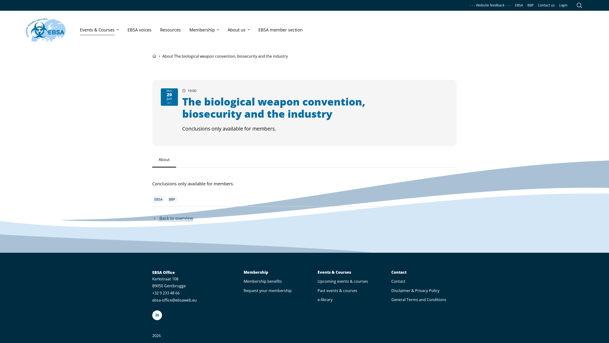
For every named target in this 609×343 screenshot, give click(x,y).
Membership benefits (263, 281)
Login (563, 5)
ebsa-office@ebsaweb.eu (174, 300)
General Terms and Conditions (418, 299)
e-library (325, 299)
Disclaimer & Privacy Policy (415, 290)
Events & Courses (97, 30)
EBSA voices (140, 30)
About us (237, 30)
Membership (202, 30)
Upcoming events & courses (343, 281)
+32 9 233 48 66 (166, 293)
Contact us (546, 5)
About (164, 159)
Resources (170, 30)
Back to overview (175, 218)
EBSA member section (280, 30)
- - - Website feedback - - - (490, 5)
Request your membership (268, 290)
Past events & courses (337, 290)
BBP (530, 5)
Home (154, 56)
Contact (399, 272)
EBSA (519, 5)
